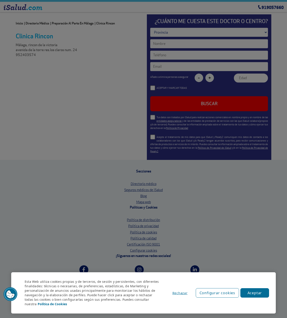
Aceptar (255, 292)
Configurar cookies (217, 292)
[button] (10, 294)
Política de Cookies (52, 304)
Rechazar (180, 293)
